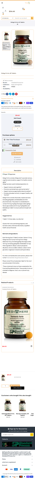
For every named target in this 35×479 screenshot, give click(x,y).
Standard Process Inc (17, 82)
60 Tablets (17, 122)
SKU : (4, 86)
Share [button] (4, 94)
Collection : (6, 84)
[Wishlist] (3, 8)
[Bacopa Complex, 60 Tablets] (22, 405)
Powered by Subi (10, 150)
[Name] (31, 434)
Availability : (6, 88)
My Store (14, 473)
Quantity (17, 126)
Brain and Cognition (16, 84)
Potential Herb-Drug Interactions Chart (17, 257)
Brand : (5, 82)
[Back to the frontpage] (17, 24)
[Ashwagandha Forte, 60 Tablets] (8, 405)
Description (17, 170)
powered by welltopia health (25, 473)
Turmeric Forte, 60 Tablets (9, 289)
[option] (6, 36)
